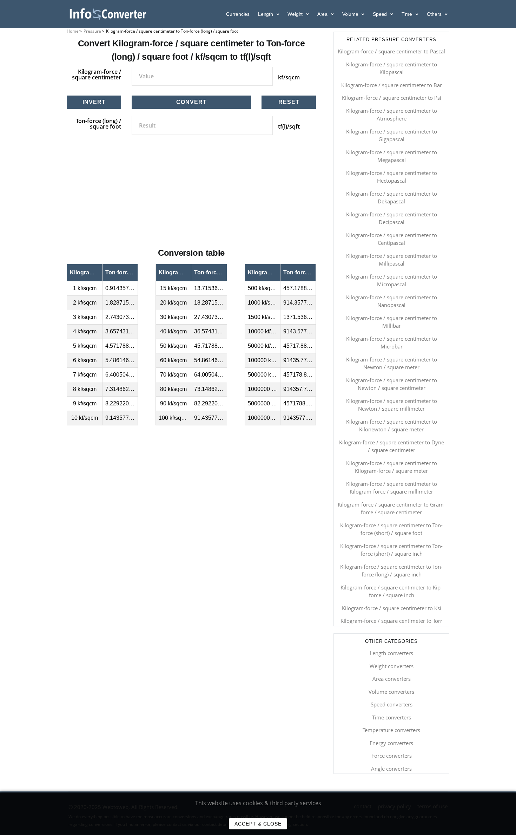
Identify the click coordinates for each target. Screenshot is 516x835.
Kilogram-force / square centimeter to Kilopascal (391, 68)
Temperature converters (391, 729)
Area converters (391, 678)
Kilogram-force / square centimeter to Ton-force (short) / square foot (391, 529)
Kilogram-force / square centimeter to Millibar (391, 322)
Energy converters (391, 742)
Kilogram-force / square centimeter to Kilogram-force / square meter (391, 467)
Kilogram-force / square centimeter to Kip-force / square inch (391, 591)
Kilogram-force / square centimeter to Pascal (391, 51)
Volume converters (391, 691)
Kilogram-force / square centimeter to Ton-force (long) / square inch (391, 570)
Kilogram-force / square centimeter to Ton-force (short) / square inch (391, 549)
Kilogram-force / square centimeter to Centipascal (391, 239)
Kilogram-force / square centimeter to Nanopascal (391, 301)
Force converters (391, 755)
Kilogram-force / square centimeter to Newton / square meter (391, 363)
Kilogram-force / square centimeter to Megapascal (391, 156)
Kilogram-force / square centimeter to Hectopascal (391, 176)
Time (408, 14)
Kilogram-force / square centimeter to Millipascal (391, 259)
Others (435, 14)
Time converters (391, 717)
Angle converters (391, 768)
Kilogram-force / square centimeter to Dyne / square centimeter (391, 446)
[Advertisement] (191, 199)
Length (266, 14)
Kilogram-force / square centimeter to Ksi (391, 608)
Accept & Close (258, 824)
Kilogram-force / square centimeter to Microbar (391, 342)
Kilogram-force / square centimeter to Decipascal (391, 218)
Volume (351, 14)
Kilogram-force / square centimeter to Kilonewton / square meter (391, 425)
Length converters (391, 653)
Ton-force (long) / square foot (98, 123)
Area (323, 14)
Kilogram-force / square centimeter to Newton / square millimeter (391, 404)
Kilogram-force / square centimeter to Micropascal (391, 280)
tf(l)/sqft (289, 126)
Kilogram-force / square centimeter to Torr (391, 620)
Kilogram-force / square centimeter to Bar (391, 85)
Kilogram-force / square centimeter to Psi (391, 97)
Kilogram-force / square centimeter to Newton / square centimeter (391, 384)
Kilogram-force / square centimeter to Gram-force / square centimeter (391, 508)
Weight (295, 14)
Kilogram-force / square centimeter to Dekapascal (391, 197)
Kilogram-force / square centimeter (96, 74)
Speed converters (391, 704)
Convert (191, 102)
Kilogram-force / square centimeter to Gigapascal (391, 135)
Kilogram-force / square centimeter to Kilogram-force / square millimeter (391, 487)
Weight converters (392, 666)
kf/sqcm (289, 77)
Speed (380, 14)
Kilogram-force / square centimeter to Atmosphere (391, 114)
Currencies (238, 14)
